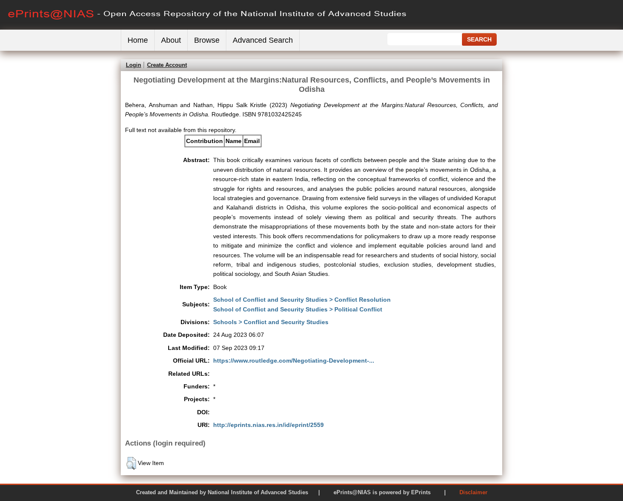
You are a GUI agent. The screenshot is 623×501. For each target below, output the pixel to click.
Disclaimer (473, 492)
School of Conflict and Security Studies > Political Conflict (297, 309)
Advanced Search (263, 40)
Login (133, 65)
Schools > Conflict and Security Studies (270, 322)
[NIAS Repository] (207, 28)
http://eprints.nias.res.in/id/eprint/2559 (268, 424)
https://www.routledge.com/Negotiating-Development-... (293, 360)
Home (138, 40)
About (171, 40)
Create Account (167, 65)
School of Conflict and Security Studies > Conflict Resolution (302, 299)
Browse (207, 40)
